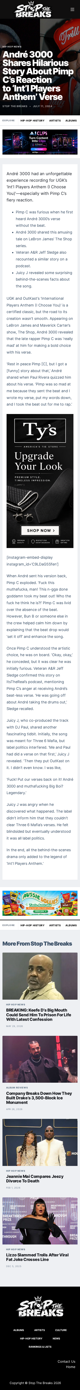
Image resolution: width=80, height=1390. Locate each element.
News (56, 1338)
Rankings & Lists (40, 1346)
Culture (61, 1330)
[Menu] (72, 9)
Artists (55, 120)
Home (70, 1367)
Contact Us (66, 1361)
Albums (71, 120)
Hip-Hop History (33, 120)
